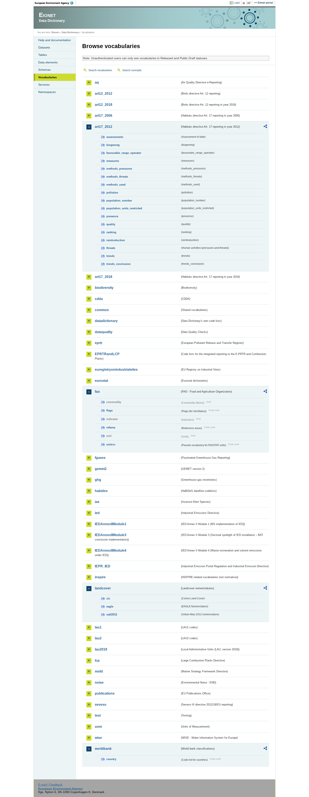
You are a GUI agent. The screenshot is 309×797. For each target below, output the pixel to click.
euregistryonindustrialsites (116, 369)
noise (99, 682)
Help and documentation (54, 40)
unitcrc (110, 444)
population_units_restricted (124, 208)
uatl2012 (111, 614)
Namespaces (47, 92)
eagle (109, 606)
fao (97, 391)
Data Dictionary (70, 32)
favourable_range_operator (123, 152)
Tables (42, 54)
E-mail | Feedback (50, 784)
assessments (114, 137)
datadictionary (106, 321)
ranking (111, 232)
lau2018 (101, 649)
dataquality (103, 332)
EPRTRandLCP (107, 354)
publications (105, 693)
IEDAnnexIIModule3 (110, 535)
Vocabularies (47, 77)
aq (97, 82)
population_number (119, 200)
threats (110, 248)
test (98, 715)
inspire (100, 577)
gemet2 (101, 469)
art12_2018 (103, 104)
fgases (100, 457)
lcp (97, 660)
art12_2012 (103, 93)
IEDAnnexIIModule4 (110, 550)
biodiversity (104, 287)
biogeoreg (113, 145)
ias (97, 502)
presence (112, 216)
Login (237, 2)
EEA (55, 3)
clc (108, 598)
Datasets (44, 47)
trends (110, 256)
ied (97, 513)
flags (109, 410)
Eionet (55, 32)
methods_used (115, 184)
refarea (110, 427)
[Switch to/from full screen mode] (249, 3)
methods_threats (117, 176)
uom (98, 726)
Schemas (44, 69)
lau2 (98, 638)
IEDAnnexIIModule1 (110, 524)
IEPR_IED (102, 566)
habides (101, 491)
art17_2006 (103, 115)
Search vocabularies (100, 70)
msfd (99, 671)
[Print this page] (244, 3)
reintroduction (115, 240)
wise (98, 737)
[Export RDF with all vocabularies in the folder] (265, 127)
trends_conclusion (118, 264)
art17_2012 (103, 126)
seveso (100, 704)
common (102, 310)
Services (44, 84)
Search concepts (131, 70)
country (111, 759)
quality (110, 224)
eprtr (98, 343)
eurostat (101, 380)
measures (112, 160)
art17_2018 (103, 277)
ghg (98, 480)
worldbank (103, 748)
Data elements (48, 62)
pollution (112, 192)
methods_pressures (119, 168)
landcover (103, 588)
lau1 (98, 627)
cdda (99, 299)
